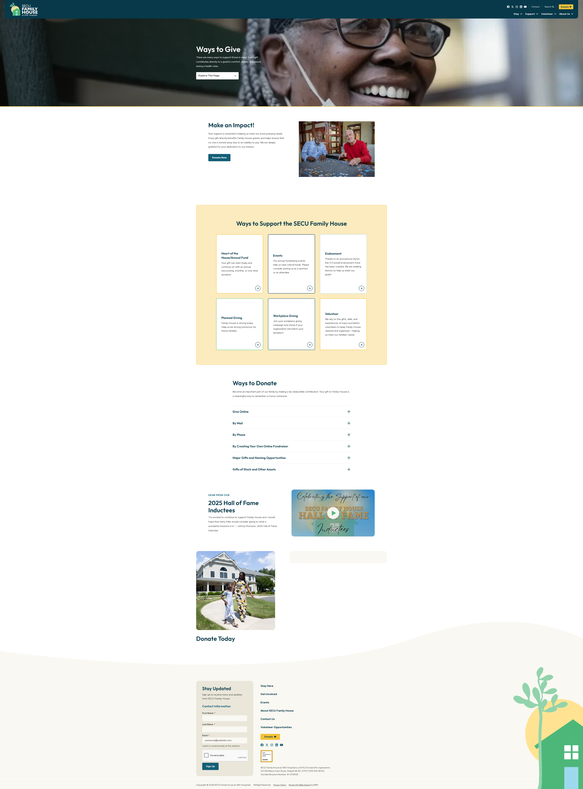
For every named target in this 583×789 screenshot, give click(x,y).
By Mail (238, 423)
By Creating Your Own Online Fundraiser (260, 446)
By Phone (239, 435)
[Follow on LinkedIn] (521, 6)
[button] (333, 513)
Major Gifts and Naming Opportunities (259, 458)
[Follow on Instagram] (516, 6)
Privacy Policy (279, 785)
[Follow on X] (512, 6)
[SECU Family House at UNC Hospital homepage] (24, 9)
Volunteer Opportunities (276, 727)
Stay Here (267, 685)
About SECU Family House (277, 710)
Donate (565, 7)
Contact (535, 6)
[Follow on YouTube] (525, 6)
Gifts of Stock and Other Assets (254, 469)
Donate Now (219, 157)
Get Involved (269, 694)
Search (548, 6)
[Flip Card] (258, 288)
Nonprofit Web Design (299, 785)
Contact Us (268, 719)
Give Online (241, 411)
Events (265, 702)
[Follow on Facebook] (508, 6)
